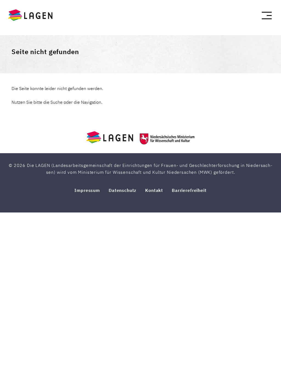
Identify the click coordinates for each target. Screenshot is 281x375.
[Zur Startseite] (33, 15)
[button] (266, 15)
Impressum (87, 190)
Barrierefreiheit (189, 190)
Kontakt (154, 190)
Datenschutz (122, 190)
